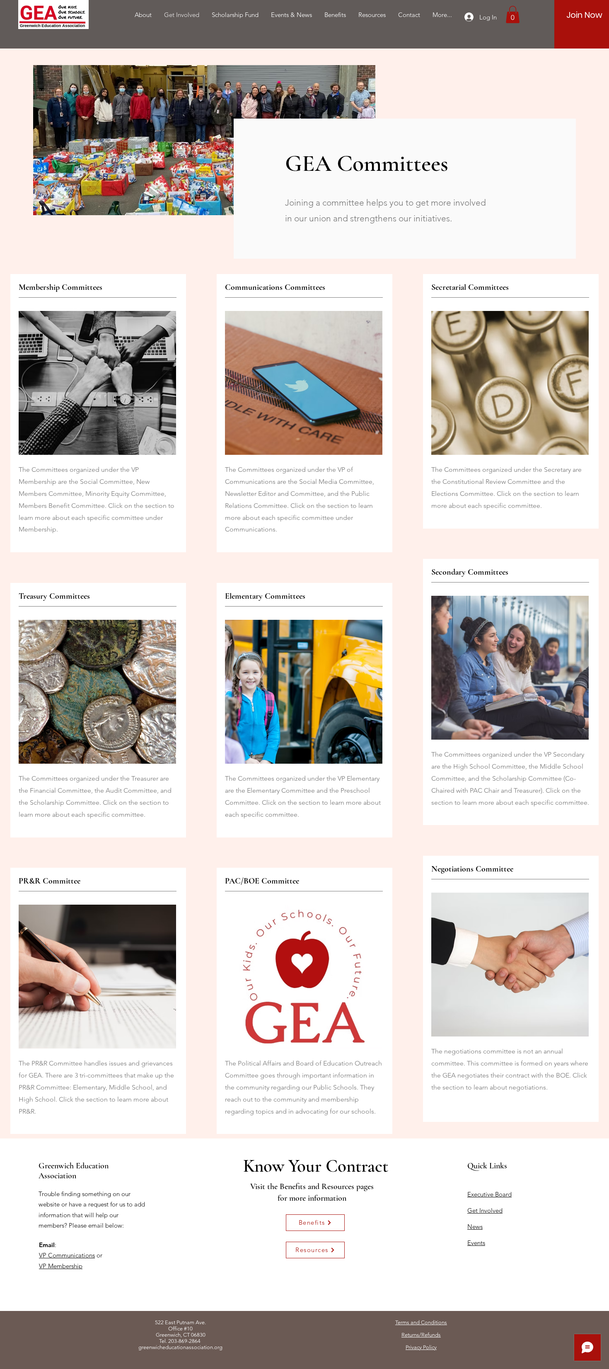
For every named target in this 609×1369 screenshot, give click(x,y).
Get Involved (485, 1210)
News (475, 1227)
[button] (512, 14)
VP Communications (67, 1255)
